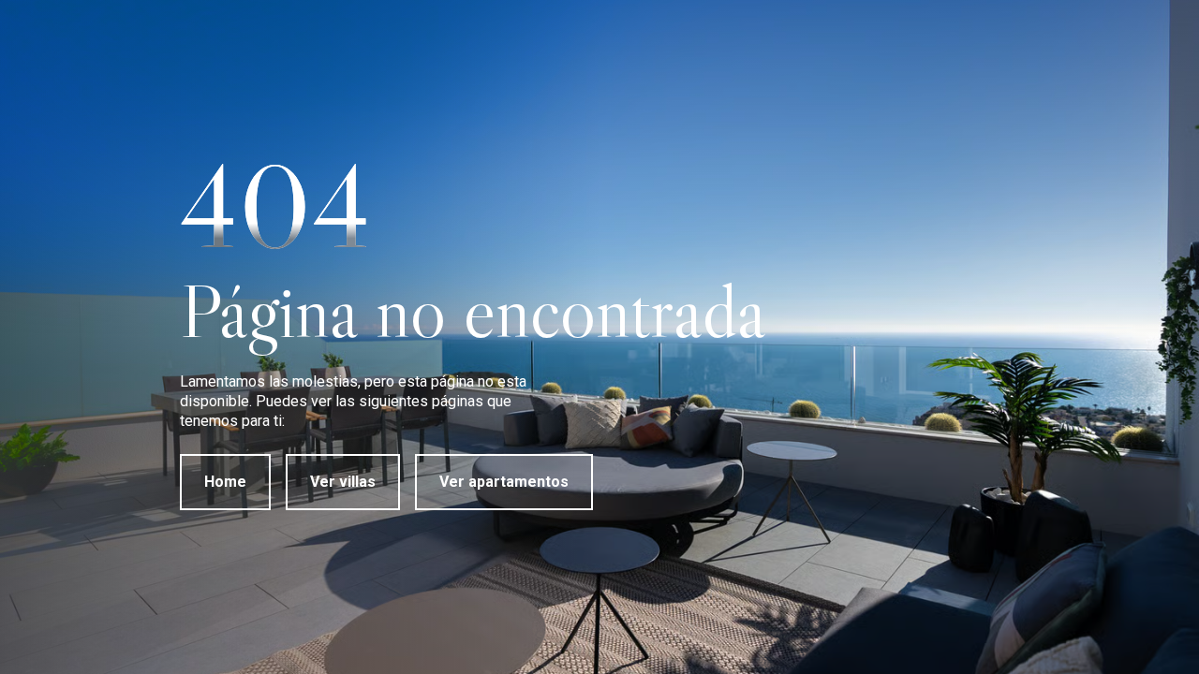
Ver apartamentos (504, 482)
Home (225, 482)
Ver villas (343, 482)
